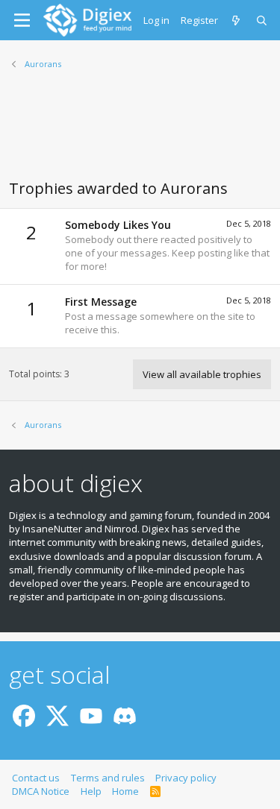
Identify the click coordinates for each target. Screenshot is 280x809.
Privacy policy (186, 777)
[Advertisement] (140, 133)
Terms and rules (108, 777)
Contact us (36, 777)
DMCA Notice (40, 791)
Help (91, 791)
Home (125, 791)
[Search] (262, 20)
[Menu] (22, 20)
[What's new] (237, 20)
